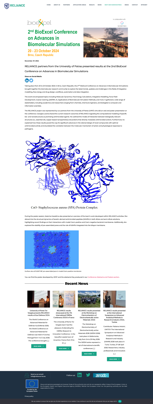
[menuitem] (49, 5)
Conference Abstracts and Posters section (103, 277)
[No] (151, 401)
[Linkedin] (27, 80)
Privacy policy (29, 396)
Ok (120, 401)
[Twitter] (31, 80)
